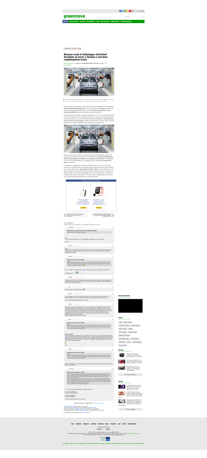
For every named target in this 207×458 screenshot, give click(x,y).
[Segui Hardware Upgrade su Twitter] (123, 11)
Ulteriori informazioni (133, 433)
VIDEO (119, 424)
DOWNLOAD (101, 424)
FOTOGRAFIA (113, 424)
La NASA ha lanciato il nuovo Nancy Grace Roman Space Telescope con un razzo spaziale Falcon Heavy (134, 387)
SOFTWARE (93, 424)
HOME (72, 424)
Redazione (109, 443)
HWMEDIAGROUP (132, 424)
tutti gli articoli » (130, 374)
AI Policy (90, 443)
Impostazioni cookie (138, 443)
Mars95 (70, 245)
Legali (71, 443)
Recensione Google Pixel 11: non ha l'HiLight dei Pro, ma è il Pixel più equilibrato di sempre (134, 361)
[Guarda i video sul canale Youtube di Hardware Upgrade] (130, 11)
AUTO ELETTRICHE (73, 21)
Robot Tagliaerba (137, 342)
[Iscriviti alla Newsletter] (125, 11)
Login (138, 11)
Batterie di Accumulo (124, 335)
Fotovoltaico (122, 342)
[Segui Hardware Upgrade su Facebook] (120, 11)
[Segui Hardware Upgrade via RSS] (128, 11)
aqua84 (70, 293)
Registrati (142, 11)
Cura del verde (122, 345)
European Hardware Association (102, 439)
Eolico (129, 342)
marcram (70, 256)
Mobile (108, 429)
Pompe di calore (132, 332)
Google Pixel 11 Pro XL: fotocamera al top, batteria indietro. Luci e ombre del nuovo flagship (133, 368)
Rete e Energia (122, 332)
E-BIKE (97, 21)
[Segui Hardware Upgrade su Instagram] (132, 11)
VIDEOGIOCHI (86, 424)
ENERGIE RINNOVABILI (126, 21)
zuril (69, 286)
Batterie (130, 328)
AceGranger (71, 369)
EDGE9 (106, 424)
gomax (69, 319)
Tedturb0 (70, 277)
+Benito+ (70, 304)
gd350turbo (71, 227)
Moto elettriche (128, 322)
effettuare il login (71, 406)
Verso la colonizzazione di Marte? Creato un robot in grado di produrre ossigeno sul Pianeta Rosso (102, 215)
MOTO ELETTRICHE (105, 21)
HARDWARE (78, 424)
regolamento (84, 410)
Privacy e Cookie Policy (80, 443)
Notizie (120, 381)
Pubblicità (96, 443)
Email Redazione (117, 443)
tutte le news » (130, 409)
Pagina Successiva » (99, 403)
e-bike (120, 322)
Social (127, 443)
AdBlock (102, 443)
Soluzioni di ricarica (124, 325)
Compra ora (83, 207)
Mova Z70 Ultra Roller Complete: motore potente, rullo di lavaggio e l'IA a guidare (134, 355)
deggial (70, 349)
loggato (77, 408)
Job (131, 443)
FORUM (124, 424)
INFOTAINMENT (90, 21)
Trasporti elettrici (135, 325)
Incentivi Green (135, 338)
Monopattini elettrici (124, 338)
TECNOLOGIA (83, 21)
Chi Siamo (65, 443)
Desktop (99, 429)
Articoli (121, 350)
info (100, 224)
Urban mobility (123, 328)
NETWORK (65, 21)
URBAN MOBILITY (115, 21)
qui (83, 412)
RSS (124, 443)
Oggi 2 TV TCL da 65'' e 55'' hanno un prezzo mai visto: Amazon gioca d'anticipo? (75, 215)
